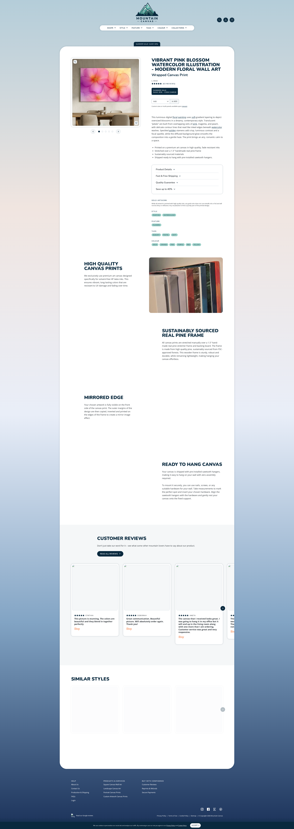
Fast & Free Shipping (167, 176)
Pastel (166, 235)
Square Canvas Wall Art (112, 784)
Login (73, 800)
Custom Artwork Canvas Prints (115, 796)
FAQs (73, 796)
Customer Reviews (149, 784)
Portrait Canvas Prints (112, 792)
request (184, 106)
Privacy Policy (161, 816)
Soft (174, 235)
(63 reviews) (169, 84)
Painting (156, 215)
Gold (155, 245)
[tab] (99, 131)
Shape (110, 28)
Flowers (156, 225)
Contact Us (75, 788)
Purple (180, 245)
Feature (136, 28)
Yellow (197, 245)
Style (122, 28)
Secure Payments (148, 792)
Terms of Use (172, 816)
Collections (178, 28)
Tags (148, 28)
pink (195, 123)
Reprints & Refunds (149, 788)
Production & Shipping (80, 792)
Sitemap (193, 816)
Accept (195, 825)
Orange (164, 245)
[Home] (147, 13)
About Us (74, 784)
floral (175, 117)
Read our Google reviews (84, 815)
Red (188, 245)
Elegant (156, 235)
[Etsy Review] (77, 629)
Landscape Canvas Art (112, 788)
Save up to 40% (164, 189)
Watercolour (169, 215)
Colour (161, 28)
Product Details (164, 169)
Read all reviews (109, 554)
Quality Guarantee (165, 182)
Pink (172, 245)
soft (193, 117)
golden (172, 130)
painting (182, 117)
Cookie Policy (183, 816)
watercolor (217, 127)
